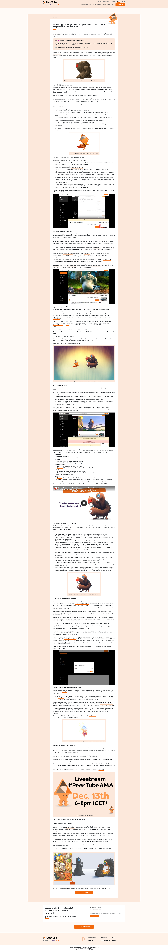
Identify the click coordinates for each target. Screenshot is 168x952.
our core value (70, 611)
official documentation (73, 249)
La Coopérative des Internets (93, 947)
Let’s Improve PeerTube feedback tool (102, 249)
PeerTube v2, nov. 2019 (77, 167)
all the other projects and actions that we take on (95, 841)
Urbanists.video (61, 471)
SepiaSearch (87, 253)
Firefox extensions (81, 261)
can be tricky (92, 715)
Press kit (90, 940)
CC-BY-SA (91, 949)
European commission (63, 456)
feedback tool (56, 318)
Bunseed (59, 481)
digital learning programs (80, 463)
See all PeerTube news (84, 926)
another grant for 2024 (93, 829)
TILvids (59, 479)
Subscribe (94, 915)
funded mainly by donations (82, 603)
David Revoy (64, 848)
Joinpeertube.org (80, 264)
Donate (114, 940)
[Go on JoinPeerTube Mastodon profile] (122, 1)
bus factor (64, 691)
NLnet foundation (70, 827)
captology (68, 392)
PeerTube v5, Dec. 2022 (62, 182)
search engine (76, 257)
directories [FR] (107, 259)
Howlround (60, 467)
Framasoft (79, 947)
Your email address (95, 908)
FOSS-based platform (77, 461)
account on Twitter (96, 265)
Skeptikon (59, 477)
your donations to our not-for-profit (69, 43)
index (68, 257)
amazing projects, (95, 315)
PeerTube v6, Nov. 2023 (82, 187)
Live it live (59, 474)
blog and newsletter (91, 759)
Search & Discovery (58, 324)
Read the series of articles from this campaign (68, 47)
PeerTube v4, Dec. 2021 (70, 176)
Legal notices (103, 937)
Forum (113, 937)
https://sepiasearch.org (84, 169)
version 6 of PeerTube (70, 638)
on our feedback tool (65, 529)
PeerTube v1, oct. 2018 (83, 164)
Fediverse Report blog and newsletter (67, 765)
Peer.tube (81, 761)
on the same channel (80, 819)
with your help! (60, 648)
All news (54, 17)
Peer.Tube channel (86, 765)
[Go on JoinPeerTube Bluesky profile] (124, 1)
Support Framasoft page (84, 44)
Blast (58, 466)
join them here (97, 247)
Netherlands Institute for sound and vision (68, 458)
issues (104, 696)
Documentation (92, 937)
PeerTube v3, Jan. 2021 (95, 171)
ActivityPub (78, 396)
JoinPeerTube (108, 759)
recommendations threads (60, 261)
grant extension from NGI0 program (74, 642)
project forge (85, 234)
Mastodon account (58, 761)
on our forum (61, 697)
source (55, 336)
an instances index (68, 253)
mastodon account (71, 265)
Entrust (67, 324)
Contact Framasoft (105, 940)
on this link (101, 769)
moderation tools (71, 261)
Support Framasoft (88, 848)
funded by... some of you (84, 837)
